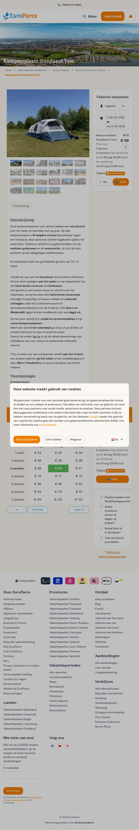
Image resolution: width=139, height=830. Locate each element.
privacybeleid (47, 425)
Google (94, 416)
